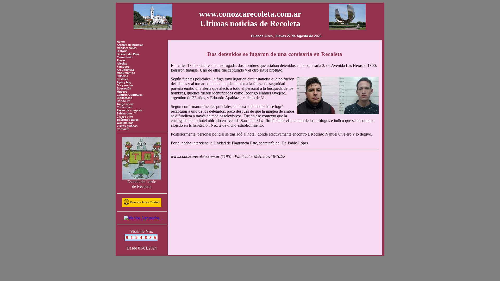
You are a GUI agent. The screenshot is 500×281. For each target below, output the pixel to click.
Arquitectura (125, 69)
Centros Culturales (129, 94)
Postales (122, 79)
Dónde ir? (123, 101)
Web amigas (125, 122)
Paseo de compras (129, 110)
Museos (122, 91)
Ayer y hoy (124, 82)
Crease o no (125, 116)
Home (121, 41)
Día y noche (125, 85)
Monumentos (126, 72)
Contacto (123, 129)
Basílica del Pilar (128, 54)
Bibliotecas (124, 97)
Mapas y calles (126, 47)
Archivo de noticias (130, 44)
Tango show (125, 104)
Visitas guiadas (127, 125)
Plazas (121, 60)
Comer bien (125, 107)
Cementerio (125, 57)
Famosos (123, 66)
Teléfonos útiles (128, 119)
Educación (124, 88)
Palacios (122, 76)
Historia (122, 51)
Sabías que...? (126, 113)
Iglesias (122, 63)
